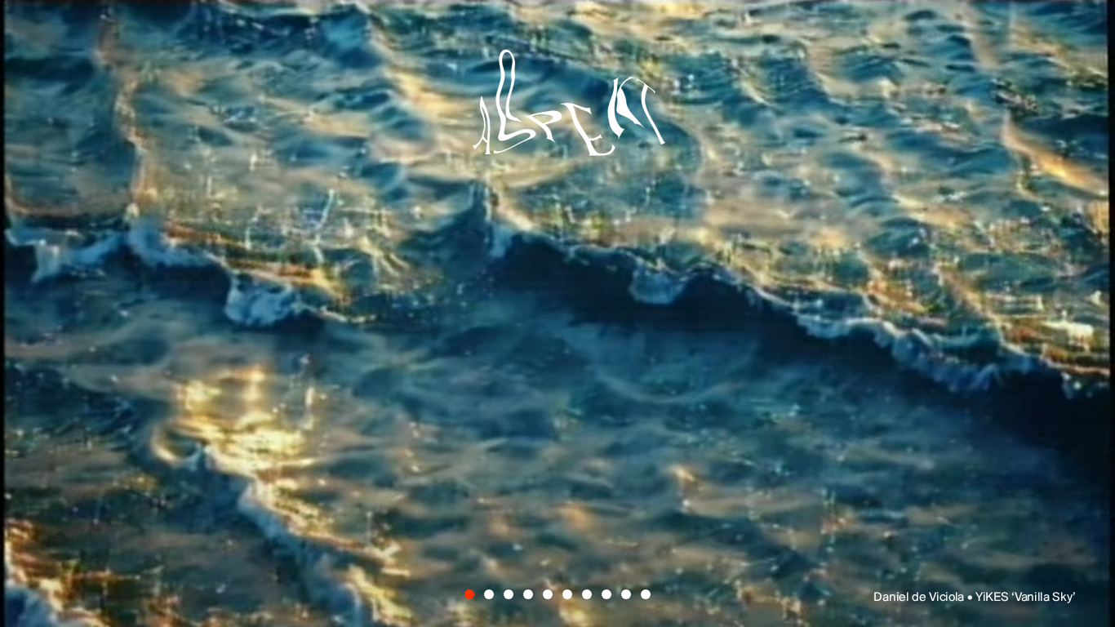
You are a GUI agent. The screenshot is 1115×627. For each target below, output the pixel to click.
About (555, 529)
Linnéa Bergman (655, 347)
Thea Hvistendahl (540, 404)
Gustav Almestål (797, 232)
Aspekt (557, 111)
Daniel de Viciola (423, 232)
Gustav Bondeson (267, 347)
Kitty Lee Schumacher (340, 290)
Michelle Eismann (782, 290)
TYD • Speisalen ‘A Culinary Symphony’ (969, 597)
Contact (708, 529)
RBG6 (929, 347)
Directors (395, 529)
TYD (165, 232)
